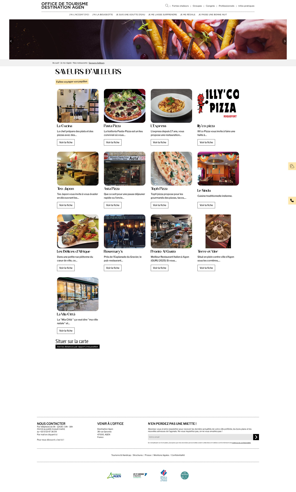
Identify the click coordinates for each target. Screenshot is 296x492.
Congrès (210, 6)
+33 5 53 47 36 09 (48, 431)
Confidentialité (178, 455)
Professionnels (226, 6)
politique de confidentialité (241, 443)
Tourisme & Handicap (121, 455)
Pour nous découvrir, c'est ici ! (50, 440)
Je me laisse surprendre (162, 14)
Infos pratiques (246, 6)
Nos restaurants (80, 63)
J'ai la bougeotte (102, 14)
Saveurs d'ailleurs (96, 63)
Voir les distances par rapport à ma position (77, 346)
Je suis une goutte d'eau (130, 14)
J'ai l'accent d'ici (79, 14)
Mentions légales (161, 455)
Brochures (138, 455)
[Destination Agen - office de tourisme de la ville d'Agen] (65, 7)
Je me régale (187, 14)
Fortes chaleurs (180, 6)
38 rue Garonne (104, 431)
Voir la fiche (65, 142)
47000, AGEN (103, 434)
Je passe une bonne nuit (212, 14)
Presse (148, 455)
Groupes (197, 6)
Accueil (55, 63)
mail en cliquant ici (49, 434)
